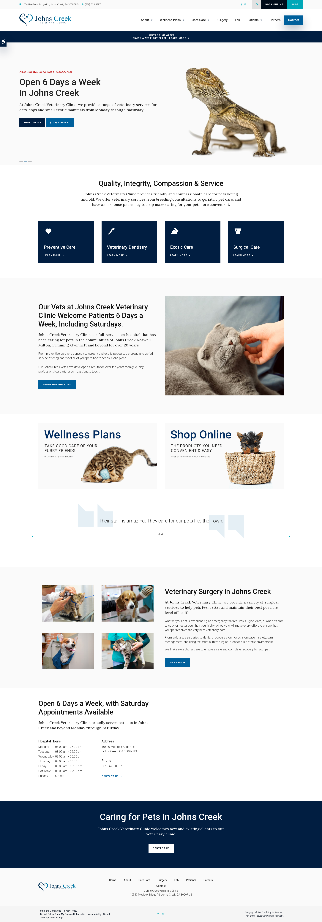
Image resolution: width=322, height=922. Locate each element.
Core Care (199, 20)
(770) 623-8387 (93, 4)
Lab (237, 20)
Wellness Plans (170, 20)
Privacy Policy (70, 911)
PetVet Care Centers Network (269, 916)
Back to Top (56, 917)
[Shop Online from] (97, 456)
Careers (275, 20)
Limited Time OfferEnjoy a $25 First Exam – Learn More (159, 36)
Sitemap (44, 917)
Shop (295, 4)
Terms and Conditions (49, 911)
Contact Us (110, 776)
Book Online (274, 4)
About (145, 20)
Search (107, 914)
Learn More (52, 255)
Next (289, 537)
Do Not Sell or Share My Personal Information (63, 914)
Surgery (222, 20)
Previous (32, 537)
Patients (253, 20)
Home (112, 880)
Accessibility (94, 914)
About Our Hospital (57, 384)
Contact (293, 20)
